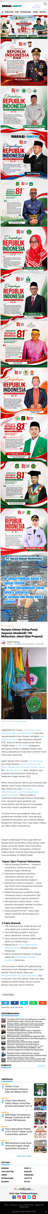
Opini (17, 12)
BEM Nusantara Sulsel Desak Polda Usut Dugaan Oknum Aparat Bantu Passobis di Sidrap (18, 1147)
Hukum (35, 12)
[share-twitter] (24, 1003)
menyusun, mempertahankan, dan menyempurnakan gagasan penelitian (20, 792)
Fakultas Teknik (37, 767)
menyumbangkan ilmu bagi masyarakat (19, 975)
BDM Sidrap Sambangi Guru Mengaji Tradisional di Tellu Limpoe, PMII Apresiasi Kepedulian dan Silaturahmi (18, 1119)
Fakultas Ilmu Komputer (18, 767)
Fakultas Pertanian (13, 770)
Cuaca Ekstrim (7, 1172)
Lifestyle (28, 1178)
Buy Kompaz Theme (26, 1205)
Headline (28, 1172)
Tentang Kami (24, 1207)
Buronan (5, 1168)
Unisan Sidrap (8, 626)
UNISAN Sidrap (27, 733)
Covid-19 (27, 1168)
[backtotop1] (46, 1212)
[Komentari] (43, 1003)
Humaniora (28, 1175)
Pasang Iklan (39, 1205)
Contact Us (14, 1205)
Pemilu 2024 (9, 12)
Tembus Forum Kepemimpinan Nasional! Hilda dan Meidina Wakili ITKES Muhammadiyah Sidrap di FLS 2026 (19, 1091)
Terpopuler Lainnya (24, 1156)
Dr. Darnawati (22, 721)
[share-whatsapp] (33, 1003)
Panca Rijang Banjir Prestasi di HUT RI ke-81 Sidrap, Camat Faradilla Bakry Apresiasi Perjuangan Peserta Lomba (18, 1133)
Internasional (25, 12)
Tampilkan (41, 1066)
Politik (27, 1182)
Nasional (43, 12)
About (6, 1205)
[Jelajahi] (45, 3)
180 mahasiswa (35, 761)
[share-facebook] (15, 1003)
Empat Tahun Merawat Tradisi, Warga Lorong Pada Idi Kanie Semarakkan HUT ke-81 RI (18, 1104)
